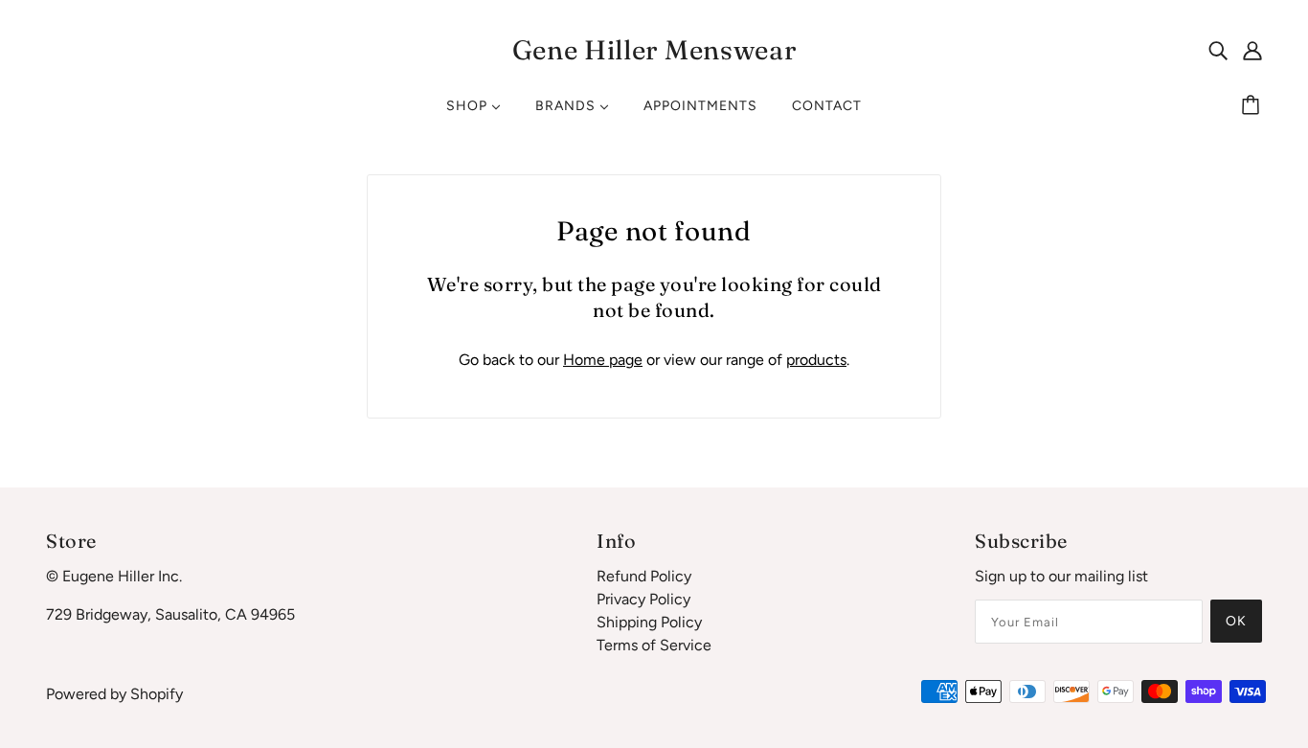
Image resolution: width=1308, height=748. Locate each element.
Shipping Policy (649, 622)
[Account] (1252, 50)
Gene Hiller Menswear (654, 50)
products (816, 360)
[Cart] (1253, 106)
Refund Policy (644, 576)
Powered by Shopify (114, 694)
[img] (1218, 50)
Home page (603, 360)
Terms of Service (654, 645)
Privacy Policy (643, 599)
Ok (1236, 621)
